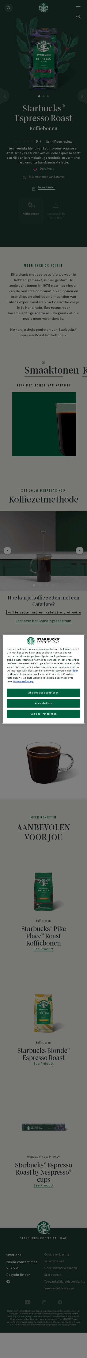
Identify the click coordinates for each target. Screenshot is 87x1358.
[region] (43, 678)
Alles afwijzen (43, 703)
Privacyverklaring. (23, 681)
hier (75, 671)
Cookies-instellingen (43, 714)
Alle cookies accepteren (43, 693)
